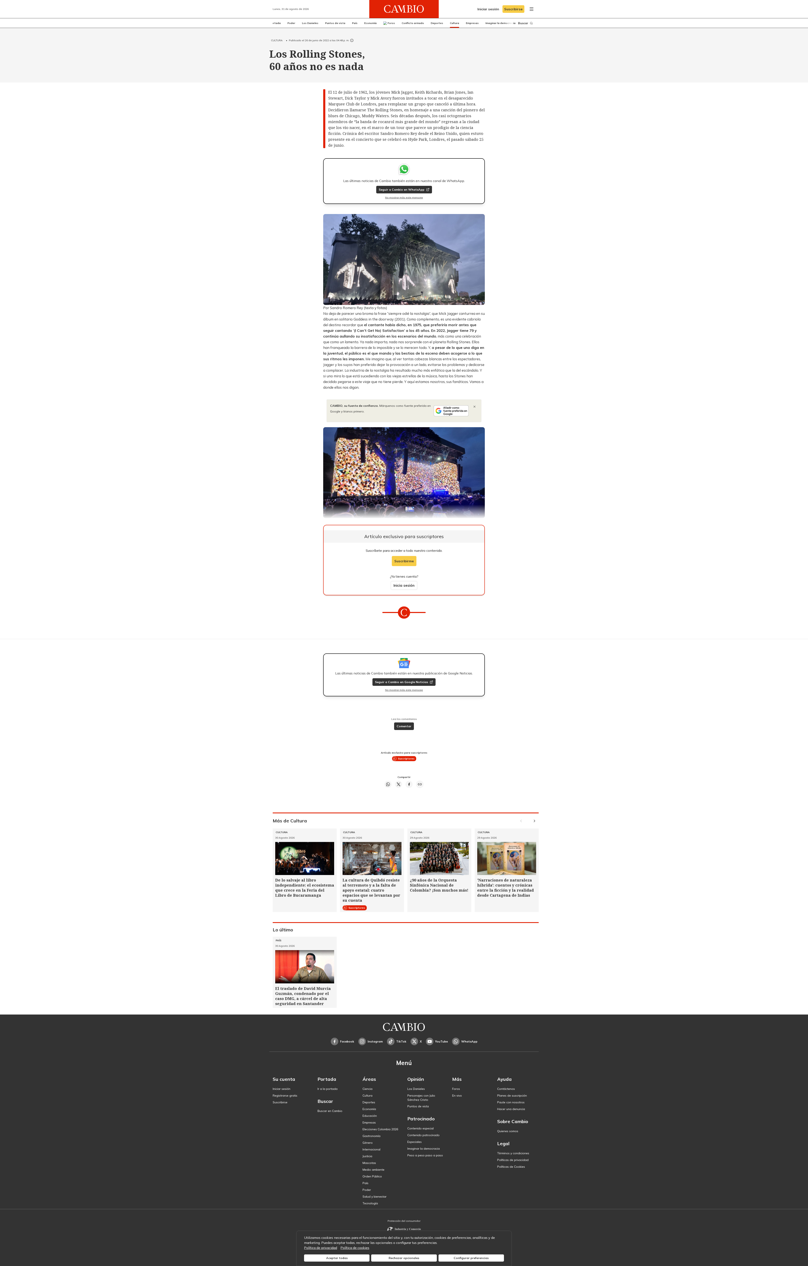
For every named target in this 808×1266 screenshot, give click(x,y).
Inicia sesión (404, 585)
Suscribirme (404, 561)
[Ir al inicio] (404, 9)
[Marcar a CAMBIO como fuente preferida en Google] (451, 410)
